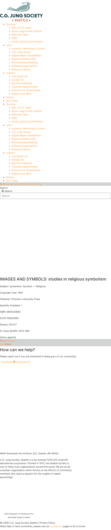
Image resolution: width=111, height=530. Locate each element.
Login (108, 1)
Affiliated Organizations (24, 65)
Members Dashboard (90, 1)
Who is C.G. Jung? (22, 27)
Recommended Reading (24, 62)
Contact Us (18, 79)
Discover (10, 24)
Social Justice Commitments (27, 41)
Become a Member (22, 83)
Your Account (68, 1)
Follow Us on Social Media (26, 90)
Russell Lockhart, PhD (23, 58)
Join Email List (19, 76)
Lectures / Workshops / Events (28, 48)
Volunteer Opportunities (25, 86)
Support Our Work (22, 93)
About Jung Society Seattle (27, 31)
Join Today (12, 100)
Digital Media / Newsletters (26, 55)
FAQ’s (14, 38)
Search (4, 188)
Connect (10, 72)
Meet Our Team (20, 34)
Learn (9, 45)
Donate (10, 97)
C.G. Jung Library (21, 52)
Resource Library (21, 69)
